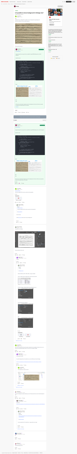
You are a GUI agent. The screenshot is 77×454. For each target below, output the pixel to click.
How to (16, 110)
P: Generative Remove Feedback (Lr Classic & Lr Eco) (55, 37)
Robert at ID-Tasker (20, 204)
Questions (49, 35)
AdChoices (41, 452)
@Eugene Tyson (21, 270)
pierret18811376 (19, 188)
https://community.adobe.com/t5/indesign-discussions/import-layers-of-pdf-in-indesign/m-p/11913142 (28, 361)
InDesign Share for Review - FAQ (52, 49)
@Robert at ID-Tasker (17, 190)
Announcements (19, 1)
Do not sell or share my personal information (34, 452)
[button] (69, 1)
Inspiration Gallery (29, 1)
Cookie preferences (26, 452)
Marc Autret (18, 124)
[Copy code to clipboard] (43, 61)
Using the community (14, 452)
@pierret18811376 (18, 51)
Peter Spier (18, 391)
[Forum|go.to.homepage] (4, 1)
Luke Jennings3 (20, 400)
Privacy (22, 452)
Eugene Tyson (20, 257)
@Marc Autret (20, 217)
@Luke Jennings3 (21, 419)
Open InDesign (60, 6)
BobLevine (18, 443)
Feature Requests (24, 1)
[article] (30, 154)
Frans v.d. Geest (19, 433)
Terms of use (19, 452)
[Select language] (65, 1)
